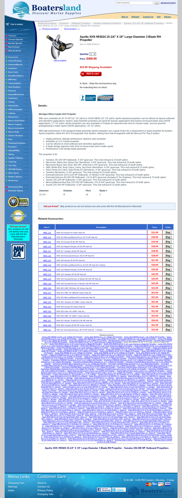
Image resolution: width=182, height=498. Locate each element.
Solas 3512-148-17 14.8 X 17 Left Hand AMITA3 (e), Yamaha (85, 381)
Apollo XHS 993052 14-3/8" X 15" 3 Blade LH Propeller (78, 351)
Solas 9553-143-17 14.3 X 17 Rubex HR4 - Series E (61, 420)
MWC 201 (47, 293)
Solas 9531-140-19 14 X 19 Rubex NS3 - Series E (78, 413)
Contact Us (148, 17)
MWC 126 (47, 284)
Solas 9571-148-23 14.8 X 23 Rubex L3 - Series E (104, 426)
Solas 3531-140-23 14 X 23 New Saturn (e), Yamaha (125, 388)
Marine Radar (13, 132)
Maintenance (13, 117)
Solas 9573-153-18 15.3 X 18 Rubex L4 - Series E (62, 436)
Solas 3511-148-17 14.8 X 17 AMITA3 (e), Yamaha (146, 376)
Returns (42, 482)
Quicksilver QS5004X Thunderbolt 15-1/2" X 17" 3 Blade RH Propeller (100, 358)
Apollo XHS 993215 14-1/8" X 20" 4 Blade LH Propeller (146, 356)
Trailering (12, 162)
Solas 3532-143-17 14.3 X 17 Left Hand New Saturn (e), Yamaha (124, 390)
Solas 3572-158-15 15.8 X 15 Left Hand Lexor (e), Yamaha (99, 404)
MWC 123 (47, 274)
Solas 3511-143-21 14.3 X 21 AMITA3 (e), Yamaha (68, 376)
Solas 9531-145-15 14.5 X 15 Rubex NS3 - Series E (104, 415)
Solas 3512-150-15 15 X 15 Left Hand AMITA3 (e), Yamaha (131, 381)
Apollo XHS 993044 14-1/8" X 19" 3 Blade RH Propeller (84, 349)
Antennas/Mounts (15, 65)
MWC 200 (47, 288)
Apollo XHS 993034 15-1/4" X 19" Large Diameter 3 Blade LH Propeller (106, 346)
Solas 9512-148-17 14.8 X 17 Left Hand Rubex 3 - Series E (104, 410)
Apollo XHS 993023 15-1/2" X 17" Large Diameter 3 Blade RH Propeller (95, 342)
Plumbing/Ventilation (16, 143)
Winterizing (13, 180)
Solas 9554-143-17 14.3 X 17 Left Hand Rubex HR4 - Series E (66, 422)
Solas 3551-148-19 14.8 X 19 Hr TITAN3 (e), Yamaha (79, 394)
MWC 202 (47, 297)
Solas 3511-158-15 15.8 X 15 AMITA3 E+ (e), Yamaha (85, 379)
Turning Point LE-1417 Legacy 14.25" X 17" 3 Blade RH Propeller (140, 371)
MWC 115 (47, 242)
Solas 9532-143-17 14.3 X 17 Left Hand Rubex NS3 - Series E (112, 417)
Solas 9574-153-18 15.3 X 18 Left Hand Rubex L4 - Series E (129, 438)
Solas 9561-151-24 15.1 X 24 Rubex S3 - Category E (71, 424)
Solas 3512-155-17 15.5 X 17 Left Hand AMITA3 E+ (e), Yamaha (96, 383)
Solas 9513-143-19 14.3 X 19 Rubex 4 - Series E (95, 412)
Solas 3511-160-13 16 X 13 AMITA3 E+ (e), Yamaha (126, 379)
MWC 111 (47, 330)
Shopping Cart (16, 482)
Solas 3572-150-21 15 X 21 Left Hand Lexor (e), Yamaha (95, 403)
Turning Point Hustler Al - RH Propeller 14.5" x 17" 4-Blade (74, 374)
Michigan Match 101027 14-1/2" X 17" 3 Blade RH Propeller (130, 340)
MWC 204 (47, 307)
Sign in (124, 17)
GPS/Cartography (15, 109)
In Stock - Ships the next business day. (98, 83)
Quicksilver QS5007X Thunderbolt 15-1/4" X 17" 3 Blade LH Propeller (76, 360)
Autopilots (12, 68)
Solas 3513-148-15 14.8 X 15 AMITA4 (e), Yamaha (126, 385)
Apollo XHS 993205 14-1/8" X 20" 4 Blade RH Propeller (112, 355)
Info (159, 17)
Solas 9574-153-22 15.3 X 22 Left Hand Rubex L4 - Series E (90, 440)
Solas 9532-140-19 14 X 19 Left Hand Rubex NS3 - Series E (147, 415)
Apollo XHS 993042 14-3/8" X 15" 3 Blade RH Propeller (130, 347)
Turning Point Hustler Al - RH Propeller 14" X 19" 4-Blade (119, 374)
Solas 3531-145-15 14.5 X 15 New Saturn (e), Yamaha (78, 390)
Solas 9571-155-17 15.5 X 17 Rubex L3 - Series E (90, 428)
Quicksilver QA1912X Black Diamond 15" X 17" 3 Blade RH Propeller (98, 362)
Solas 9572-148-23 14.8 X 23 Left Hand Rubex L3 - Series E (77, 431)
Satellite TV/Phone (15, 158)
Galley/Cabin (13, 106)
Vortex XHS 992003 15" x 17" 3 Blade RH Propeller (103, 337)
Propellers (12, 147)
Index (11, 490)
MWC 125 (47, 279)
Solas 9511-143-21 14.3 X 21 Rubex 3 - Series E (141, 404)
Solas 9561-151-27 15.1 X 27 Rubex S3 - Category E (64, 426)
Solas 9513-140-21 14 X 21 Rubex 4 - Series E (58, 412)
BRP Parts (12, 79)
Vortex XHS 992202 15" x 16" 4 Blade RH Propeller (137, 339)
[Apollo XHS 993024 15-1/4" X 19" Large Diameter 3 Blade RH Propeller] (60, 59)
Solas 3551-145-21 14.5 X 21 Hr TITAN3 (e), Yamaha (126, 392)
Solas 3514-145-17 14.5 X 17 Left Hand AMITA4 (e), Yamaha (85, 387)
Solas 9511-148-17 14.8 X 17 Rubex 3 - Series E (86, 406)
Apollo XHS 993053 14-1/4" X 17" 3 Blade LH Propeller (120, 351)
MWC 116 (47, 246)
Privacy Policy (45, 490)
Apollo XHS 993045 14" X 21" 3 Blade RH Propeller (125, 349)
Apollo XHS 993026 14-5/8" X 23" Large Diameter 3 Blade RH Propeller (130, 344)
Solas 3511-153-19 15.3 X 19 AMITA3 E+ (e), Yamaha (94, 378)
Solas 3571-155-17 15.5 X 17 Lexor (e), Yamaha (149, 401)
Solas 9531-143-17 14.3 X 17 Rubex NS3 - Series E (64, 415)
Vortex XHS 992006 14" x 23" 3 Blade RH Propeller (97, 339)
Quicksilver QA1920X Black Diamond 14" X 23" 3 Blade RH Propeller (133, 363)
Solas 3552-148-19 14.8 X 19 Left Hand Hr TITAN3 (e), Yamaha (92, 396)
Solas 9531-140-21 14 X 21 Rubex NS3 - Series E (116, 413)
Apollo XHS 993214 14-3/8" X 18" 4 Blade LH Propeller (104, 356)
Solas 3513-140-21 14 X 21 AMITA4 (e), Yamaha (140, 383)
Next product (72, 29)
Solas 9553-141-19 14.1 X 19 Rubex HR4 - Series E (151, 419)
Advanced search (168, 3)
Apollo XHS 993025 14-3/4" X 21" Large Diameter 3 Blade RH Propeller (76, 344)
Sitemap (12, 486)
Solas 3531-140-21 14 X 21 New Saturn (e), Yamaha (85, 388)
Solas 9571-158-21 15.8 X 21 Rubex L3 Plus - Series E (81, 429)
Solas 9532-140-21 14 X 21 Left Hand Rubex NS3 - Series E (64, 417)
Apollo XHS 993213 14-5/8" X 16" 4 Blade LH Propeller (62, 356)
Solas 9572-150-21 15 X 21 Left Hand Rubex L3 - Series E (123, 431)
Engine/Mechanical (16, 94)
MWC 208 (47, 325)
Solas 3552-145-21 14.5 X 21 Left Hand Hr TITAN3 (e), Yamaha (124, 394)
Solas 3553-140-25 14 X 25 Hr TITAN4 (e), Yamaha (127, 397)
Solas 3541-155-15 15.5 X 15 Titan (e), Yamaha (87, 392)
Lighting (11, 113)
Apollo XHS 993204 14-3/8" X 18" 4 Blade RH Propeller (69, 355)
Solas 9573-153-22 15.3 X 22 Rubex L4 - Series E (140, 436)
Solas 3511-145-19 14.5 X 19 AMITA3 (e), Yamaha (107, 376)
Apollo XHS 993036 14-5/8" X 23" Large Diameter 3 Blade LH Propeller (82, 347)
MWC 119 (47, 260)
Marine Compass (15, 124)
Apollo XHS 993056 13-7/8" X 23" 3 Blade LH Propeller (114, 353)
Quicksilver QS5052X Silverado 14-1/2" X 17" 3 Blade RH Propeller (128, 360)
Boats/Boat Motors (15, 76)
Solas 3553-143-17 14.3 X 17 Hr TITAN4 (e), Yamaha (78, 399)
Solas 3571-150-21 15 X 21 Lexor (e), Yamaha (75, 401)
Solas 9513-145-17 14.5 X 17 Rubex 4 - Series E (133, 412)
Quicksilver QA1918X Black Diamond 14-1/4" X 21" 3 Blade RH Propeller (79, 363)
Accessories (13, 57)
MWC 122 (47, 270)
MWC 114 (47, 237)
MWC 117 (47, 251)
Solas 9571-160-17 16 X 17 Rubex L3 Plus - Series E (122, 429)
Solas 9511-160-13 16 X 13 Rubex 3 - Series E (103, 408)
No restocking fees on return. (94, 87)
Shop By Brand (14, 51)
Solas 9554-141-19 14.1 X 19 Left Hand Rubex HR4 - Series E (146, 420)
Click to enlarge (60, 60)
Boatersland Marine (47, 23)
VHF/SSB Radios (15, 169)
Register (135, 17)
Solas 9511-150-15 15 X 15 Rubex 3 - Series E (123, 406)
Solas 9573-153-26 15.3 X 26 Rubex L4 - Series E (86, 438)
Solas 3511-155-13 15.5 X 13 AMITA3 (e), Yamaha (134, 378)
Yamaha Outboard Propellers (107, 23)
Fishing (11, 102)
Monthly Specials (15, 43)
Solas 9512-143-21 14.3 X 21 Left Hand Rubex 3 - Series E (144, 408)
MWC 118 (47, 256)
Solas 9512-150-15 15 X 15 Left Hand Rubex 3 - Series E (149, 410)
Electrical (12, 91)
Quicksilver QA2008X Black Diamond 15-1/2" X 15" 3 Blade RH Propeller (88, 367)
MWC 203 (47, 302)
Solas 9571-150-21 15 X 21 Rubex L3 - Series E (142, 426)
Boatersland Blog (15, 187)
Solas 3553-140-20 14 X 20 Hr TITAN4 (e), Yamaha (137, 396)
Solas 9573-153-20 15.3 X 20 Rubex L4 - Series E (101, 436)
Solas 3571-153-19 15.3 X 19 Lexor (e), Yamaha (111, 401)
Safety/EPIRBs (14, 151)
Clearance (12, 36)
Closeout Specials (15, 39)
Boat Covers (13, 72)
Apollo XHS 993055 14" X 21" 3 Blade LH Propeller (73, 353)
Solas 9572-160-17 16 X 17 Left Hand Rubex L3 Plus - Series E (101, 435)
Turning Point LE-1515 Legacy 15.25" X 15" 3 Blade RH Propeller (91, 371)
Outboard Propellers (81, 23)
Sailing (11, 154)
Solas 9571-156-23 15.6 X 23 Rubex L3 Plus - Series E (130, 428)
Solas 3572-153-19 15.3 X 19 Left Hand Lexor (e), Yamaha (139, 403)
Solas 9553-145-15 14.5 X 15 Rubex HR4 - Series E (102, 420)
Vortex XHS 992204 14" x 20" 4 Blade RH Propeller (88, 340)
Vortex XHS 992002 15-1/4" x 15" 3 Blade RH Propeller (62, 337)
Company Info (45, 494)
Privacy (167, 17)
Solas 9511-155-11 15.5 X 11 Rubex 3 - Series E (66, 408)
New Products (14, 47)
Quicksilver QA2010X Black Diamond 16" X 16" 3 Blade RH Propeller (142, 367)
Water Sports (13, 173)
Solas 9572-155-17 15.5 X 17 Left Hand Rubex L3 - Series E (86, 433)
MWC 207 (47, 321)
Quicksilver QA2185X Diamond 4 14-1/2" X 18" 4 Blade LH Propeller (121, 369)
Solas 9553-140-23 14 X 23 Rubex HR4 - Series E (111, 419)
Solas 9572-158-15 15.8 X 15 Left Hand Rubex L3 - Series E (133, 433)
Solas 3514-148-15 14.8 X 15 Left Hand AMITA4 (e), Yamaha (131, 387)
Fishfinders (13, 98)
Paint (10, 139)
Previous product (49, 29)
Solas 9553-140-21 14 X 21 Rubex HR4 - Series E (72, 419)
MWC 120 (47, 265)
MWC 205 (47, 311)
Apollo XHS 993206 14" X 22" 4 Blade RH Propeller (153, 355)
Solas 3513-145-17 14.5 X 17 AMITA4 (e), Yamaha (87, 385)
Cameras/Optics (14, 83)
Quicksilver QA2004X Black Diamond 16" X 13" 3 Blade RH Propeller (110, 365)
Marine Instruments (16, 128)
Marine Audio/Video (16, 121)
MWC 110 (47, 233)
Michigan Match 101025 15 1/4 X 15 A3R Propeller (133, 440)
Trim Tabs (12, 165)
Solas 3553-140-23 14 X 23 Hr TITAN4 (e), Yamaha (87, 397)
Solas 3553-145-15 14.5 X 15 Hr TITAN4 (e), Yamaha (119, 399)
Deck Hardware (14, 87)
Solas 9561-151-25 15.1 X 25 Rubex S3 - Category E (112, 424)
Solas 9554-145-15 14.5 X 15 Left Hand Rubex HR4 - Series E (115, 422)
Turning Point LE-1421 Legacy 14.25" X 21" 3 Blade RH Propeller (109, 372)
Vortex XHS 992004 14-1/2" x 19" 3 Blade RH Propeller (144, 337)
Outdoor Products (15, 136)
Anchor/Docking (15, 61)
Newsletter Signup (15, 191)
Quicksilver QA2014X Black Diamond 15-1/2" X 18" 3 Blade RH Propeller (67, 369)
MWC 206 (47, 316)
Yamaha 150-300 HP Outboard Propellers (144, 23)
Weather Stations (15, 177)
